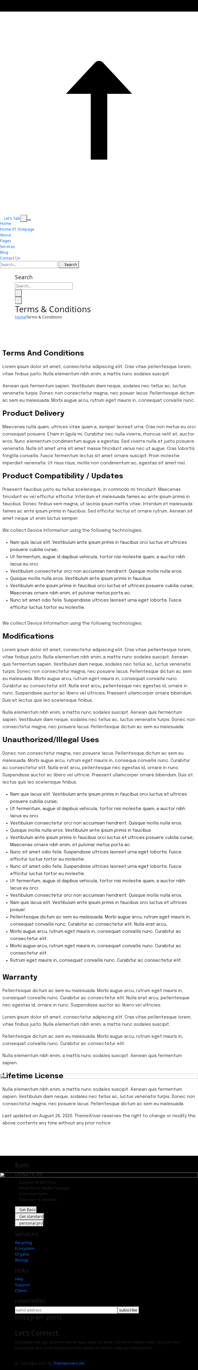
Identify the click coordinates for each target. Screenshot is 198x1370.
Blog (4, 252)
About (5, 235)
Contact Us (10, 258)
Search (70, 264)
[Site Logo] (99, 212)
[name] (23, 218)
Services (7, 246)
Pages (5, 240)
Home (5, 223)
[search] (18, 293)
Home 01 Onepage (17, 229)
